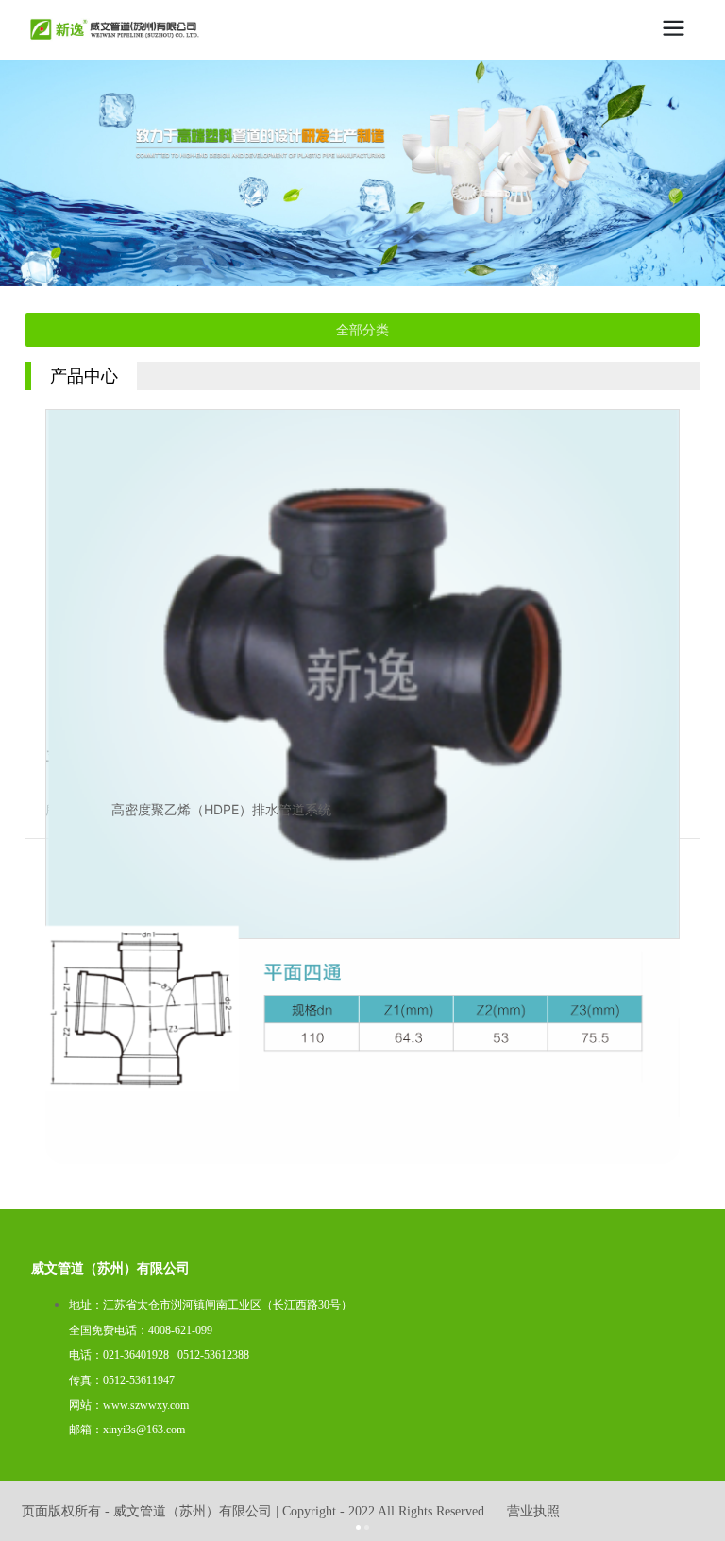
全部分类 (362, 329)
